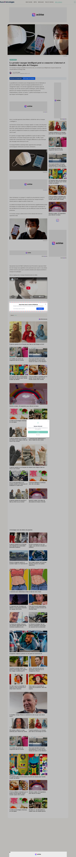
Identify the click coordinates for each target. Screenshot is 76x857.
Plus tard (38, 434)
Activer (38, 432)
